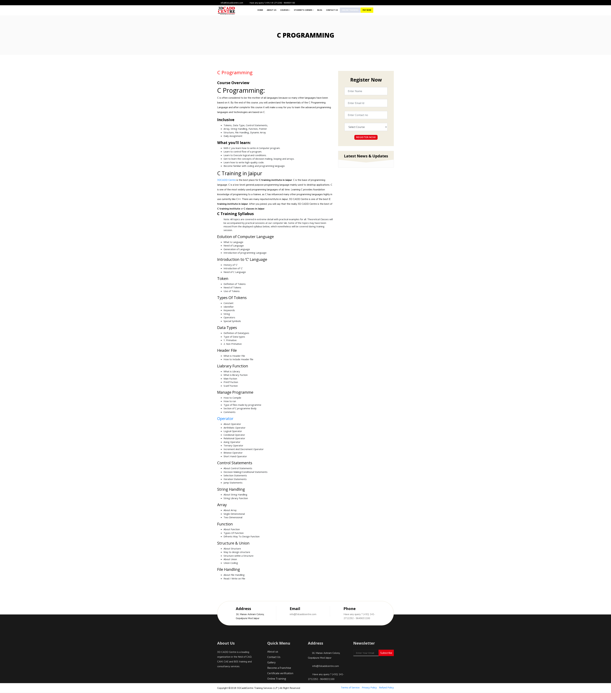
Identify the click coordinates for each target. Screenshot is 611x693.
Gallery (271, 662)
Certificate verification (280, 673)
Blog (319, 10)
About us (271, 10)
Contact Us (332, 10)
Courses (284, 10)
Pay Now (367, 10)
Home (260, 10)
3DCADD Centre (226, 180)
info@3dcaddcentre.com (303, 614)
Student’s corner (303, 10)
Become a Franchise (279, 668)
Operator (225, 418)
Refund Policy (386, 687)
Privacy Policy (369, 687)
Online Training (350, 10)
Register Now (366, 137)
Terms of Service (350, 687)
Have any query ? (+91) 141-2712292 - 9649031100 (359, 616)
